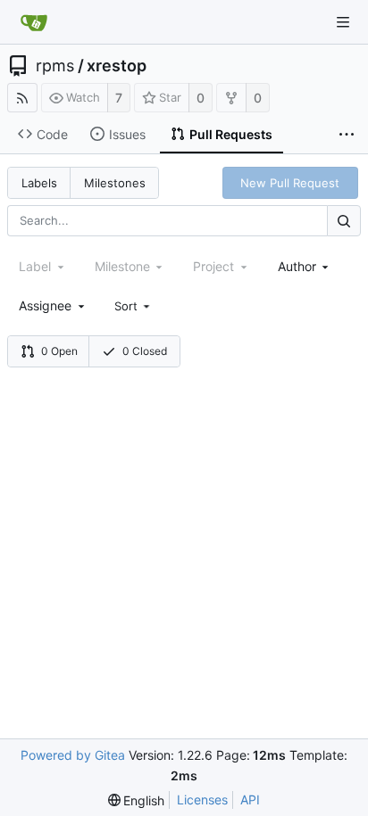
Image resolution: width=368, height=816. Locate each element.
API (250, 799)
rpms (55, 66)
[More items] (346, 134)
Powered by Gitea (73, 754)
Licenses (202, 799)
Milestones (115, 183)
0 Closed (144, 351)
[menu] (134, 306)
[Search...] (344, 220)
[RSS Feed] (22, 97)
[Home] (34, 22)
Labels (39, 183)
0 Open (59, 351)
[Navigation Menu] (343, 22)
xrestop (116, 66)
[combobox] (305, 266)
